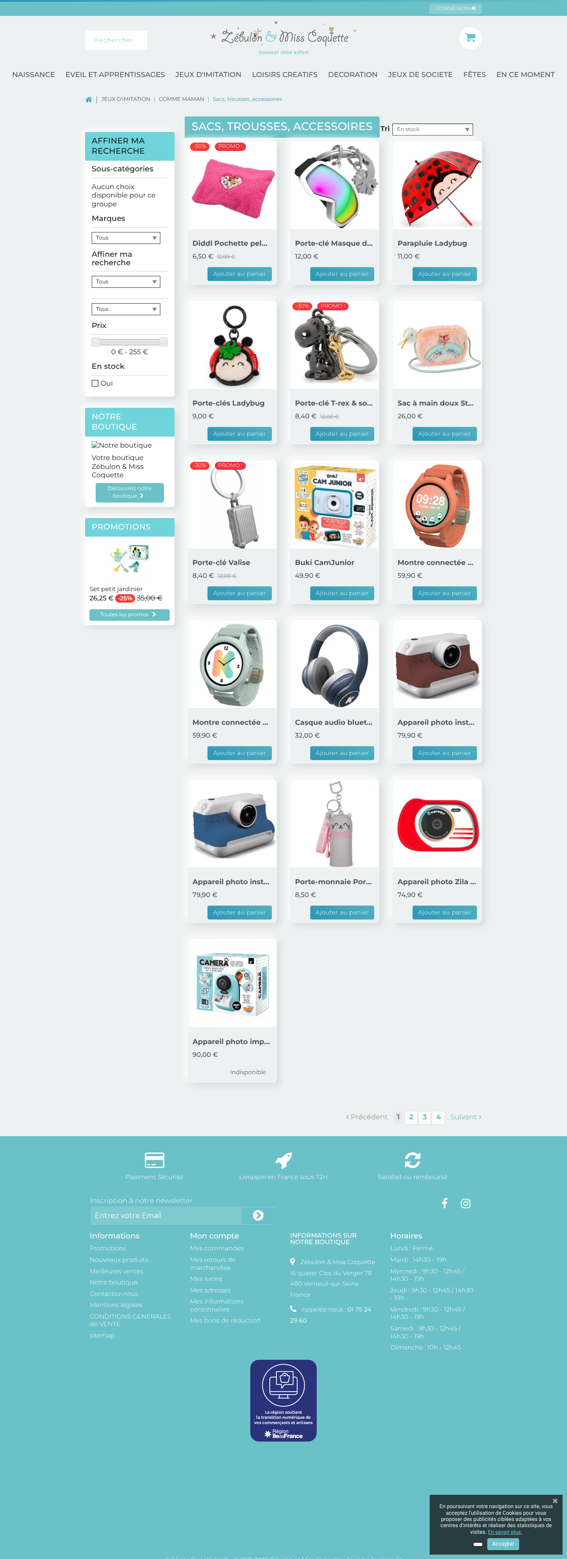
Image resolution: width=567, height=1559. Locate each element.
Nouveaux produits (119, 1260)
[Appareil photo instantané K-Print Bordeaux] (437, 664)
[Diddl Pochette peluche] (232, 185)
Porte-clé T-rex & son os (334, 403)
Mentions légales (116, 1305)
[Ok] (258, 1215)
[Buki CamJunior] (335, 504)
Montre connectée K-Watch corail (437, 563)
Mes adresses (210, 1290)
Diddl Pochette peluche (232, 244)
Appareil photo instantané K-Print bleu (232, 882)
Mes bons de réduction (225, 1320)
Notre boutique (114, 421)
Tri (385, 129)
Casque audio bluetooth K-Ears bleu (334, 723)
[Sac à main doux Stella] (437, 345)
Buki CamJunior (324, 563)
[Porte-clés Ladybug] (232, 345)
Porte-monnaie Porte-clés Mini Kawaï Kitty (334, 882)
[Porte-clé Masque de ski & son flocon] (335, 185)
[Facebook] (444, 1204)
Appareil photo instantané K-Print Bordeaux (437, 723)
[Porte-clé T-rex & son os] (335, 345)
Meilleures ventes (116, 1271)
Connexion (453, 8)
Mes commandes (217, 1248)
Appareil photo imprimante (232, 1042)
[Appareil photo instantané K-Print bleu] (232, 823)
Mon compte (214, 1236)
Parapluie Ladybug (432, 244)
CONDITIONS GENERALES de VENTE (130, 1320)
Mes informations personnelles (217, 1305)
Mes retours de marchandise (213, 1264)
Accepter (503, 1544)
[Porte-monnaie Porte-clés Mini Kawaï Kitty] (335, 823)
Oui (107, 383)
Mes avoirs (206, 1279)
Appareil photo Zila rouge (437, 882)
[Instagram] (465, 1204)
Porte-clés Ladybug (229, 403)
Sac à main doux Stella (437, 403)
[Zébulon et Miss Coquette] (283, 37)
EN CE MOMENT (526, 75)
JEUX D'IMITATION (208, 75)
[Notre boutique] (130, 445)
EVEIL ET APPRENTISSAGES (115, 75)
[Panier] (470, 38)
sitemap (102, 1335)
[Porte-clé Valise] (232, 504)
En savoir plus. (505, 1532)
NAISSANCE (33, 75)
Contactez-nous (114, 1294)
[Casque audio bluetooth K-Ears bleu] (335, 664)
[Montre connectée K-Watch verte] (232, 664)
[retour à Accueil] (93, 99)
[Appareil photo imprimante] (232, 983)
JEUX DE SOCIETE (420, 75)
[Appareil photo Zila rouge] (437, 823)
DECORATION (353, 75)
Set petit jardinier (116, 589)
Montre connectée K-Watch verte (232, 723)
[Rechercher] (157, 40)
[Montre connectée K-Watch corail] (437, 504)
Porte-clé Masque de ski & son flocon (334, 244)
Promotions (121, 527)
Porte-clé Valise (221, 563)
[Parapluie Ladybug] (437, 185)
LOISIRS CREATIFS (285, 75)
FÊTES (474, 75)
